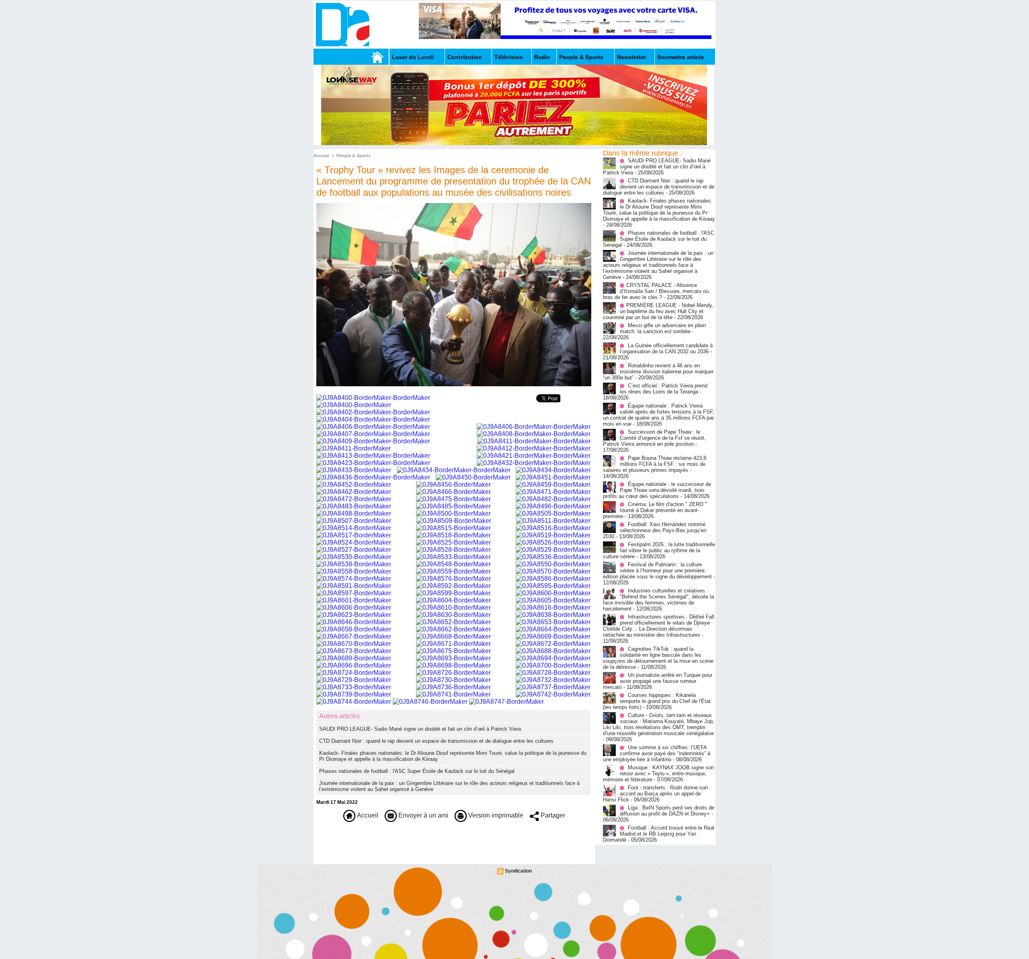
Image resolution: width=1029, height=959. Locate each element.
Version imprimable (495, 815)
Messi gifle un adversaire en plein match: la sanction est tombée (663, 328)
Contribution (464, 57)
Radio (542, 57)
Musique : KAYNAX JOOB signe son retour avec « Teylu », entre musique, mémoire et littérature (658, 773)
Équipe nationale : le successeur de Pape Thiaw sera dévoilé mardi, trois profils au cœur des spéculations (657, 490)
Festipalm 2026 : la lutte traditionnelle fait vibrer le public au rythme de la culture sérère (659, 550)
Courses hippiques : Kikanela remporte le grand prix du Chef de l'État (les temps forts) (657, 701)
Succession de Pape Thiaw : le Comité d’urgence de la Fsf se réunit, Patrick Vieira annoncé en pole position (654, 438)
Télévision (508, 57)
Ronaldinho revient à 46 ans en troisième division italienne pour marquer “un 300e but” (658, 372)
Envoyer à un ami (422, 815)
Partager (552, 815)
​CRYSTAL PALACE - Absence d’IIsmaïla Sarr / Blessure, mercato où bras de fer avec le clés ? (656, 291)
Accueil (321, 155)
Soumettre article (680, 57)
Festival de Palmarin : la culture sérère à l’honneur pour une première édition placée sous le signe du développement (657, 570)
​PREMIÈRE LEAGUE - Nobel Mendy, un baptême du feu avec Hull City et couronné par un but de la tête (658, 311)
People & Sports (581, 57)
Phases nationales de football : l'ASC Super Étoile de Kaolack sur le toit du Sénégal (416, 771)
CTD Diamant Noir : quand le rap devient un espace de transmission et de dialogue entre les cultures (436, 741)
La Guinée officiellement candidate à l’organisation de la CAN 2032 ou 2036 (666, 348)
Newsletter (631, 57)
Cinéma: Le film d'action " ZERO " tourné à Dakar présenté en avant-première (655, 510)
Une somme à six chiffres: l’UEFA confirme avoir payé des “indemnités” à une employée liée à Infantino (656, 753)
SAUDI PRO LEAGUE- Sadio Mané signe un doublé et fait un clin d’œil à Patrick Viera (420, 729)
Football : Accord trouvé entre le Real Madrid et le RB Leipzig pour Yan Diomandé (658, 834)
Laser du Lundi (413, 57)
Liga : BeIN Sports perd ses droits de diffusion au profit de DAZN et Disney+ (667, 811)
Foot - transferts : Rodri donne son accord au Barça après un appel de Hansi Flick (655, 794)
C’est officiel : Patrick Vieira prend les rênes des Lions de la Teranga (663, 389)
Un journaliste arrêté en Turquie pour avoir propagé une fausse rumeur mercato (657, 681)
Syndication (518, 871)
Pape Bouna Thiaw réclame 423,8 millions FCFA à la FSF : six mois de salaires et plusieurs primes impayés (654, 464)
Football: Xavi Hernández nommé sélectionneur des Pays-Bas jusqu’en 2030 (654, 530)
